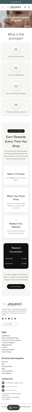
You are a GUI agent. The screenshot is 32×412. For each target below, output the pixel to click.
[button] (3, 7)
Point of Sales (6, 352)
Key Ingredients (7, 366)
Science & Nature (7, 371)
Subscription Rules (8, 349)
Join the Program (16, 286)
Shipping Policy (7, 345)
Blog (3, 368)
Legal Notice (6, 335)
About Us (5, 361)
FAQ (3, 364)
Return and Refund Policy (10, 338)
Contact (4, 347)
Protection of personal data (11, 340)
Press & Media (6, 373)
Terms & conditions (8, 342)
